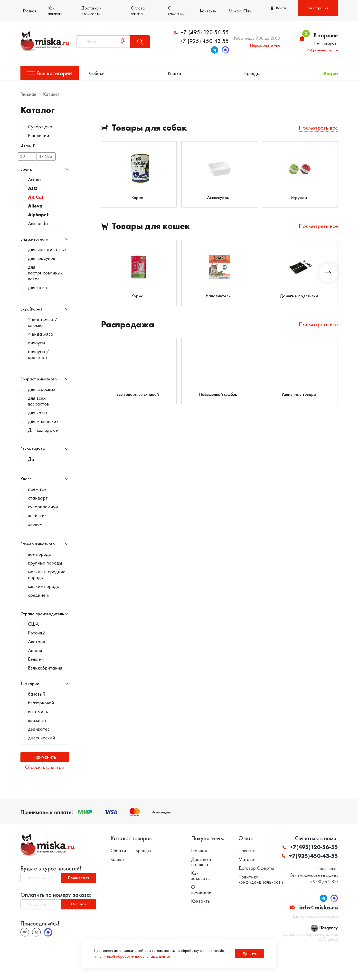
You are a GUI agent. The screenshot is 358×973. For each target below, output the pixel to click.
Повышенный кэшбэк (218, 394)
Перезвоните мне (265, 45)
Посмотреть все (318, 127)
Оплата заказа (138, 10)
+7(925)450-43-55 (313, 856)
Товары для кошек (151, 226)
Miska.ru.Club (240, 11)
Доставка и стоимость (91, 10)
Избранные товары (322, 50)
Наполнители (218, 296)
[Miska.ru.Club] (36, 932)
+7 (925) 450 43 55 (204, 41)
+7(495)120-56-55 (314, 847)
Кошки (174, 73)
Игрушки (299, 197)
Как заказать (56, 10)
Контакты (208, 11)
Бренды (252, 73)
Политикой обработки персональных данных (133, 956)
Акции (330, 73)
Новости (247, 850)
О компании (176, 10)
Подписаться (78, 877)
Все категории (54, 73)
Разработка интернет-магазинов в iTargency (309, 937)
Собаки (97, 73)
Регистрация (317, 7)
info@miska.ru (318, 907)
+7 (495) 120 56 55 (204, 32)
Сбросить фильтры (44, 767)
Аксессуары (218, 197)
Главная (29, 11)
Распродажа (127, 324)
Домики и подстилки (299, 296)
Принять (250, 953)
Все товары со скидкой (137, 394)
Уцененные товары (299, 394)
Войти (281, 7)
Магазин (247, 859)
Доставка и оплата (201, 862)
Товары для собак (149, 128)
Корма (137, 197)
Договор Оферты (256, 868)
